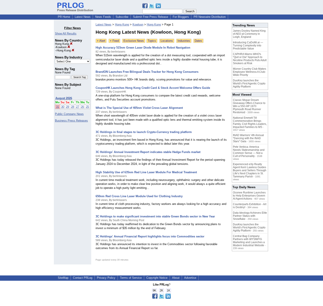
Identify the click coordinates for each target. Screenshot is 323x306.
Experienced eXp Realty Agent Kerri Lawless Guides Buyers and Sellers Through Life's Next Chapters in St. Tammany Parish (249, 170)
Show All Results (65, 33)
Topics (152, 40)
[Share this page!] (151, 7)
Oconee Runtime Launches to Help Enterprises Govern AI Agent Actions (249, 195)
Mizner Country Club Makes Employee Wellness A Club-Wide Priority (249, 71)
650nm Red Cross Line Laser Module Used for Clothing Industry (139, 196)
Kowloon (61, 47)
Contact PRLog (82, 277)
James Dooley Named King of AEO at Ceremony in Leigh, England (249, 33)
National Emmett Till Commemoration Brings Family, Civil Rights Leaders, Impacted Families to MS (250, 122)
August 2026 (63, 98)
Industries (184, 40)
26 (82, 106)
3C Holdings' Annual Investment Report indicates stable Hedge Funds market (148, 152)
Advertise (190, 277)
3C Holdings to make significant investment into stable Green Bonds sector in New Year (155, 216)
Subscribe (122, 16)
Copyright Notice (156, 277)
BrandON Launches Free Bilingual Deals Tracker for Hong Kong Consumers (147, 71)
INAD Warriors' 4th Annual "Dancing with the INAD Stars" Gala (248, 138)
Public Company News (69, 114)
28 (72, 106)
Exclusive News (133, 40)
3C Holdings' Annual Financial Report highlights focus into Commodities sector (150, 236)
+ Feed (114, 40)
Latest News (83, 16)
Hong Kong (62, 44)
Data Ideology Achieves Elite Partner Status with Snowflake (250, 215)
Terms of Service (131, 277)
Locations (167, 40)
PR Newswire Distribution (210, 16)
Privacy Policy (106, 277)
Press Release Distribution (75, 10)
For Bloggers (181, 16)
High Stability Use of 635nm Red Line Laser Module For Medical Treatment (146, 172)
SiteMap (63, 277)
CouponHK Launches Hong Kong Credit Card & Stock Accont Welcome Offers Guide (153, 87)
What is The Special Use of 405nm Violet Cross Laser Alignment (139, 107)
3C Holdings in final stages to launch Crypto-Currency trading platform (144, 132)
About (176, 277)
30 (62, 106)
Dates (198, 40)
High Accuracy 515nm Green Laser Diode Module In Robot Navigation (143, 47)
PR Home (64, 16)
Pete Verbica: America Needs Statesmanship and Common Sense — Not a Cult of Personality (249, 151)
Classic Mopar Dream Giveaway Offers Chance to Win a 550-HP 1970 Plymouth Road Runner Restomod (249, 106)
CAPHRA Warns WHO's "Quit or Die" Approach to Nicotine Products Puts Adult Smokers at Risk (250, 59)
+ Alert (101, 40)
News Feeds (103, 16)
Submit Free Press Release (150, 16)
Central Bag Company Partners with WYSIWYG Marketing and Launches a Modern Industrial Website (249, 241)
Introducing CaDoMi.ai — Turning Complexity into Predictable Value (248, 45)
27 (77, 106)
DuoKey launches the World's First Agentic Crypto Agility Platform (249, 83)
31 (57, 106)
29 (67, 106)
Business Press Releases (71, 120)
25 (87, 106)
